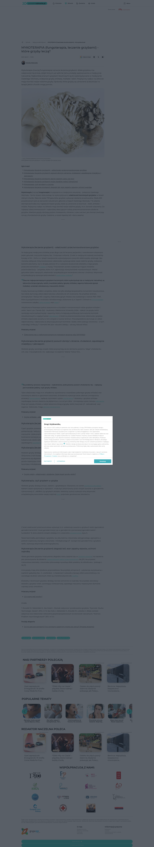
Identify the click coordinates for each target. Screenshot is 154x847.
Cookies (54, 456)
